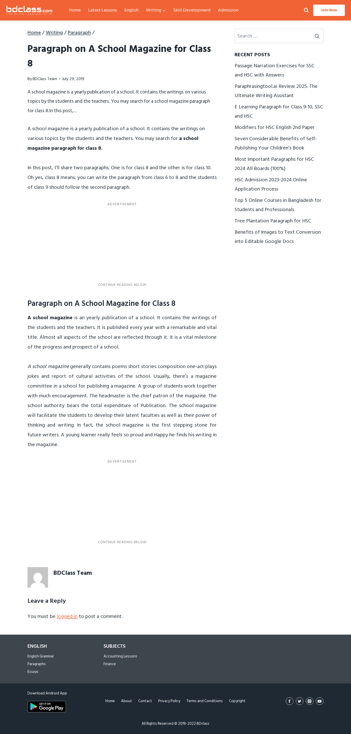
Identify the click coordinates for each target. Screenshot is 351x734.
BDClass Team (45, 79)
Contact (145, 701)
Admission (228, 10)
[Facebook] (289, 701)
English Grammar (40, 656)
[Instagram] (309, 701)
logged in (67, 616)
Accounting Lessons (120, 656)
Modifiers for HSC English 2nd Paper (275, 127)
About (126, 701)
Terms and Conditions (204, 701)
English (131, 10)
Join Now (329, 10)
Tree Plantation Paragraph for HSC (273, 221)
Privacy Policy (169, 701)
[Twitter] (299, 701)
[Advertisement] (122, 244)
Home (75, 10)
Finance (110, 664)
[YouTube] (320, 701)
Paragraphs (36, 664)
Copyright (237, 701)
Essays (32, 672)
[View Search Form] (306, 10)
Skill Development (192, 10)
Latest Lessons (102, 10)
